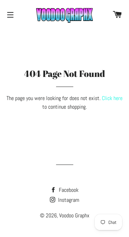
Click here (112, 98)
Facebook (67, 190)
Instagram (68, 200)
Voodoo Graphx (74, 215)
